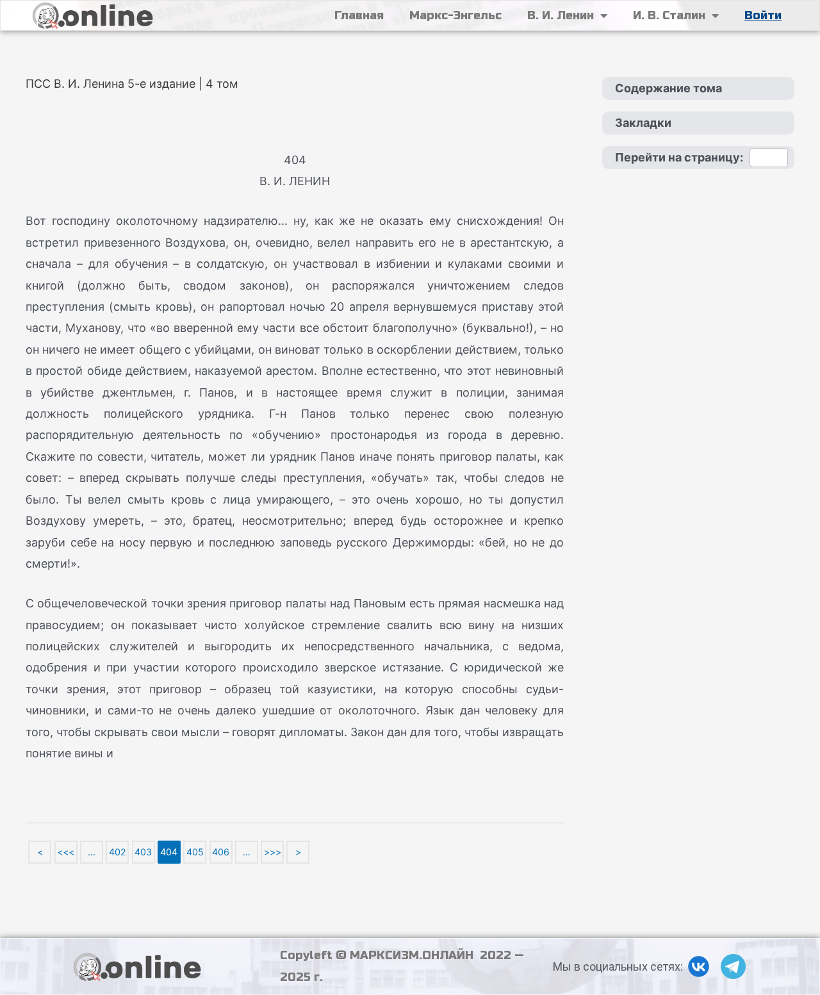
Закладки (643, 122)
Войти (763, 15)
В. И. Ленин (560, 15)
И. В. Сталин (669, 15)
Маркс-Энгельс (455, 15)
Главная (359, 15)
